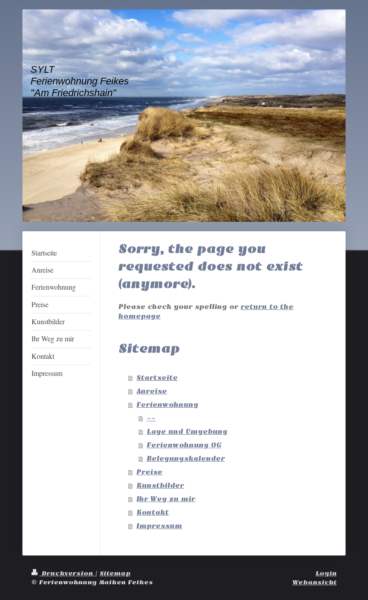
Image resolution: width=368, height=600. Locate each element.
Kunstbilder (160, 485)
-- (151, 418)
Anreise (151, 391)
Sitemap (115, 573)
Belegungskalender (186, 458)
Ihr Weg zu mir (165, 499)
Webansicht (314, 582)
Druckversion (67, 573)
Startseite (157, 378)
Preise (149, 472)
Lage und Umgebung (187, 432)
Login (326, 573)
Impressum (159, 526)
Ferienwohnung (167, 405)
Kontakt (152, 512)
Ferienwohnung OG (184, 445)
